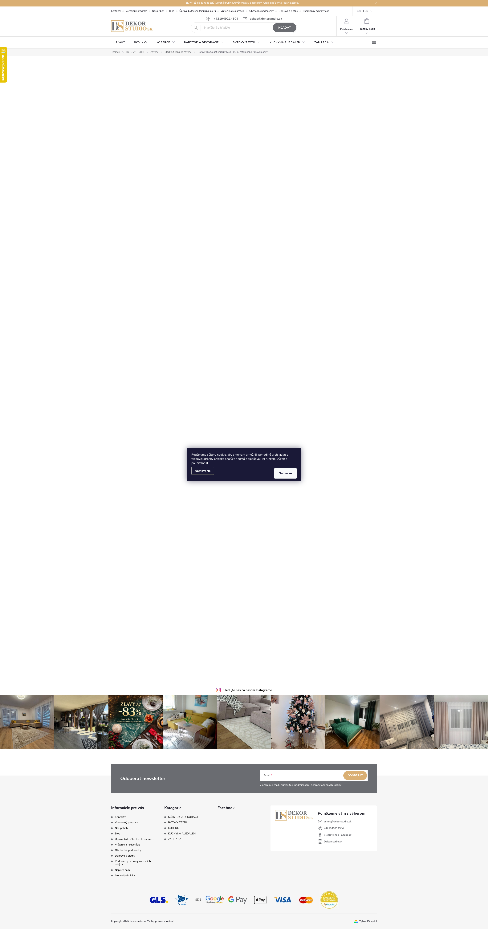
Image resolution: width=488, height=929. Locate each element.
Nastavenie (203, 471)
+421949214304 (334, 828)
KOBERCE (174, 828)
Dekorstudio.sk (333, 841)
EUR (365, 11)
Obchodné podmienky (261, 11)
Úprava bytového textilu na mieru (197, 11)
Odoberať (355, 775)
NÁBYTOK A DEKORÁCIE (183, 817)
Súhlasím (285, 473)
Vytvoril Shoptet (368, 921)
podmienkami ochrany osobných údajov (317, 785)
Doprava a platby (288, 11)
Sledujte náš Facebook (338, 835)
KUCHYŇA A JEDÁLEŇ (182, 833)
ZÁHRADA (174, 839)
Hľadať (284, 28)
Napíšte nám (122, 870)
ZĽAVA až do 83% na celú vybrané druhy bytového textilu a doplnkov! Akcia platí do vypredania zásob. (242, 3)
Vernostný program (136, 11)
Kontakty (116, 11)
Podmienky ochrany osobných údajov (323, 11)
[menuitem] (120, 42)
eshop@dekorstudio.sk (338, 821)
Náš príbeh (158, 11)
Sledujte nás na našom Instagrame (247, 690)
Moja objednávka (125, 875)
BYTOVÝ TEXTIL (178, 822)
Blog (171, 11)
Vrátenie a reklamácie (232, 11)
